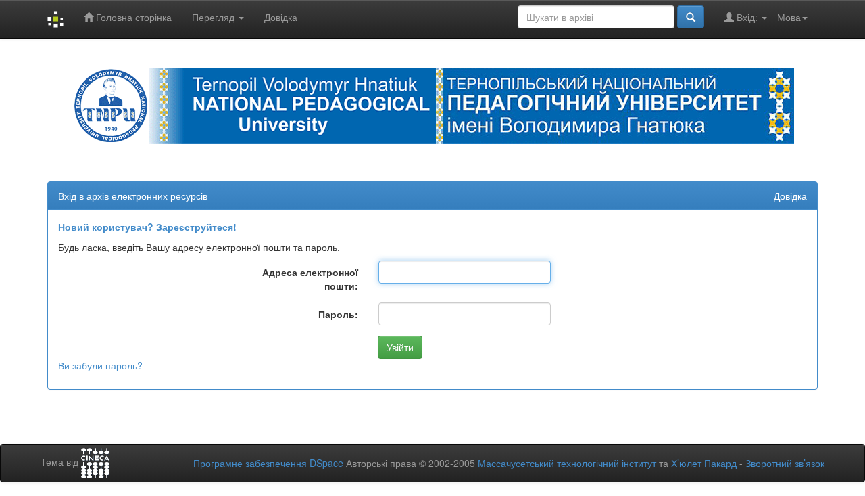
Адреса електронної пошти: (310, 278)
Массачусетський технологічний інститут (567, 463)
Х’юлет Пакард (704, 463)
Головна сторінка (132, 17)
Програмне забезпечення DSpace (268, 463)
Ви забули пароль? (100, 365)
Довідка (280, 17)
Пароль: (338, 314)
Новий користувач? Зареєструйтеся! (147, 226)
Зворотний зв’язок (784, 463)
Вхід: (747, 17)
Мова (789, 17)
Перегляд (214, 17)
